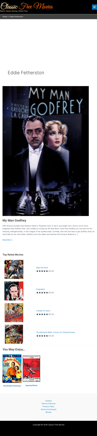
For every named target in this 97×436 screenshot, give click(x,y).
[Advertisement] (48, 38)
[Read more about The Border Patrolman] (12, 369)
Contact (48, 401)
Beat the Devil (42, 268)
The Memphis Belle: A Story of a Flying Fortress (55, 332)
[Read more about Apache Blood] (31, 369)
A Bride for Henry (43, 311)
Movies (48, 412)
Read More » (8, 240)
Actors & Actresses (48, 409)
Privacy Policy (48, 406)
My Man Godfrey (14, 220)
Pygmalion (40, 289)
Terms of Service (48, 404)
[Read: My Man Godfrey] (46, 151)
